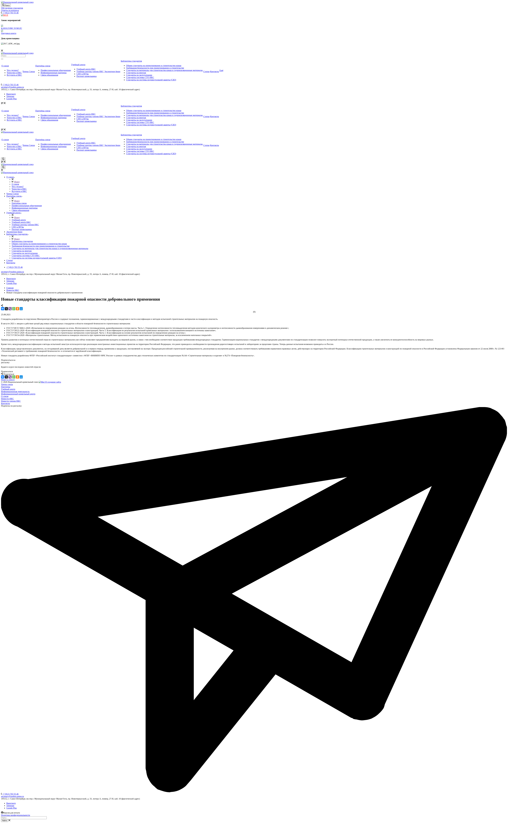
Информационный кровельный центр (18, 394)
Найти (4, 821)
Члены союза (7, 384)
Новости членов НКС (11, 401)
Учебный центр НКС (86, 69)
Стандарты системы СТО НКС (140, 77)
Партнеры (5, 387)
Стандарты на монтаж (136, 73)
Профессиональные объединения (56, 70)
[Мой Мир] (21, 308)
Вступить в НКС (14, 75)
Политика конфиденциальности (15, 815)
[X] (6, 308)
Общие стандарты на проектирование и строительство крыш (153, 65)
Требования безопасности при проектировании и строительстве (155, 68)
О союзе (5, 66)
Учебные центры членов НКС (90, 71)
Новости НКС (7, 399)
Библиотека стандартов (131, 61)
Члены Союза (28, 71)
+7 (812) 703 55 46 (10, 13)
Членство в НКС (14, 73)
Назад (17, 182)
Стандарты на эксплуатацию (139, 75)
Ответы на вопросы (10, 10)
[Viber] (10, 308)
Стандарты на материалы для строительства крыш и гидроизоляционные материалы (164, 70)
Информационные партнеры (54, 73)
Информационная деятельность (15, 391)
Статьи (206, 71)
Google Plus (11, 99)
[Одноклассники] (17, 308)
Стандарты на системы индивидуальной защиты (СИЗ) (151, 80)
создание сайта (54, 382)
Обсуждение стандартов (12, 8)
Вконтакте (11, 94)
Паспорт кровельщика (86, 76)
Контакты (214, 71)
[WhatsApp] (13, 308)
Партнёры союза (42, 66)
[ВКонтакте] (2, 308)
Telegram (10, 96)
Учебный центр (78, 64)
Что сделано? (13, 70)
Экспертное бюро (112, 71)
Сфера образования (49, 75)
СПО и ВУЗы (82, 74)
